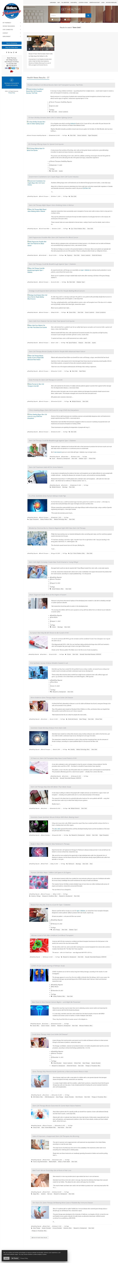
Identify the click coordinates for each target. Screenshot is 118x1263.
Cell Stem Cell (87, 188)
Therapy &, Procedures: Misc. (92, 1065)
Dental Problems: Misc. (58, 589)
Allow (6, 1258)
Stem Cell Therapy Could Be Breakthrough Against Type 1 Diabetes (52, 264)
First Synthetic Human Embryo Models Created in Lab (49, 663)
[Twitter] (16, 52)
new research (58, 452)
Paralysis (81, 342)
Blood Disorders (57, 1063)
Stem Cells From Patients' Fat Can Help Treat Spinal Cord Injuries (51, 321)
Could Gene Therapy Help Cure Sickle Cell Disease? (50, 1034)
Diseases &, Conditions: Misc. (49, 896)
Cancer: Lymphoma (100, 312)
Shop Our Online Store (11, 47)
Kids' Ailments (79, 1097)
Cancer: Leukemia (63, 111)
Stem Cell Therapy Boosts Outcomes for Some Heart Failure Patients (56, 1106)
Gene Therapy (82, 719)
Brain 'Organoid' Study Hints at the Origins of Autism (47, 595)
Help (58, 2)
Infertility (72, 749)
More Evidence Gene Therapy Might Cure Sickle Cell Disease (52, 697)
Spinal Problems (73, 342)
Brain (91, 864)
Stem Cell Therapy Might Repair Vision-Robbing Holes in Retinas (51, 205)
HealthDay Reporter (56, 577)
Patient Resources (9, 26)
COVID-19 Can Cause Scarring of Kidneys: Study (48, 966)
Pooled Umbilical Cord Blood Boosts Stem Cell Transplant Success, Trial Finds (55, 85)
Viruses (69, 654)
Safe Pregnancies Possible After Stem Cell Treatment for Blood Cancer (53, 237)
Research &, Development (63, 458)
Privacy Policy (11, 92)
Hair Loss (49, 1194)
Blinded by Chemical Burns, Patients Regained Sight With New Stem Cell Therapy (57, 528)
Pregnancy (69, 255)
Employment (6, 36)
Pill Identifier (65, 2)
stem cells (57, 829)
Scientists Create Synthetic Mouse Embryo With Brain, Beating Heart (55, 817)
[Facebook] (6, 52)
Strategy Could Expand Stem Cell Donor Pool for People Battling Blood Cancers (57, 291)
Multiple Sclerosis (76, 401)
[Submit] (88, 15)
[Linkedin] (11, 52)
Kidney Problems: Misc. (46, 519)
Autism (54, 627)
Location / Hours (83, 2)
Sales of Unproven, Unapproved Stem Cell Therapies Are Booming (55, 1136)
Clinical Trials (92, 458)
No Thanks (15, 1258)
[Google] (8, 52)
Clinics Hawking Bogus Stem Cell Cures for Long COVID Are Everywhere (54, 410)
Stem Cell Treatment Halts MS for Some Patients (46, 467)
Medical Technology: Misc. (60, 519)
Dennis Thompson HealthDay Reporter (61, 102)
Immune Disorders (57, 1228)
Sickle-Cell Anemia (97, 255)
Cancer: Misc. (72, 312)
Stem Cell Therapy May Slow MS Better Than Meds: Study (51, 787)
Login (102, 2)
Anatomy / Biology (36, 896)
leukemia (73, 123)
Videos (69, 19)
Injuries (61, 171)
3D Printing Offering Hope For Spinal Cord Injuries (45, 144)
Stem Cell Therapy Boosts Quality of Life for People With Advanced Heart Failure (57, 351)
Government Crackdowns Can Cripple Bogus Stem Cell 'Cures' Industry (53, 177)
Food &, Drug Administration (40, 1161)
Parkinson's (71, 864)
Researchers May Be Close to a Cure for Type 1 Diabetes (50, 905)
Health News (58, 19)
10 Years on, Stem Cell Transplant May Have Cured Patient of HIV (53, 758)
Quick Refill (74, 2)
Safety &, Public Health (64, 1161)
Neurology (64, 487)
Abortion (88, 835)
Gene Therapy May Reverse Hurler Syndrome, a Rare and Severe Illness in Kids (60, 1071)
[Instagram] (13, 52)
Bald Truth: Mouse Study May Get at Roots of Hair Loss (51, 1170)
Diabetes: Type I (81, 282)
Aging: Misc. (36, 1194)
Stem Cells (54, 111)
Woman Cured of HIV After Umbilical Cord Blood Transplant (52, 935)
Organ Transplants (92, 135)
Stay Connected (8, 29)
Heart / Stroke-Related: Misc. (48, 1127)
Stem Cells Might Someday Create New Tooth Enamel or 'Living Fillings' (53, 562)
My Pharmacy (7, 22)
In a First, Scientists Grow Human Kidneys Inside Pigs (47, 496)
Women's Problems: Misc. (86, 1025)
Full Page (51, 110)
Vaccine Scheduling (11, 43)
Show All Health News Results (40, 1237)
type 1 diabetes (85, 270)
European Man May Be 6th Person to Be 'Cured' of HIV (49, 633)
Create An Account (94, 2)
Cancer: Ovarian (45, 1025)
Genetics (53, 1025)
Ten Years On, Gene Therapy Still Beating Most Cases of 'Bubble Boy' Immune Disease (62, 1203)
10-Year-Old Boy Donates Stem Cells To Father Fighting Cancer (50, 117)
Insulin (53, 458)
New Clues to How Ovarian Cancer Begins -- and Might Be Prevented (56, 1002)
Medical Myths (52, 1161)
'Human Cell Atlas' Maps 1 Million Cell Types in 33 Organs (51, 872)
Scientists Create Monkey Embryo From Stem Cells (48, 728)
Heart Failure (82, 371)
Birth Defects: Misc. (38, 1097)
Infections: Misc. (67, 1228)
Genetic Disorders (95, 1063)
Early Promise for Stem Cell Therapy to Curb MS (45, 380)
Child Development (49, 1097)
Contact (5, 33)
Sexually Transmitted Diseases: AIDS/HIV (90, 654)
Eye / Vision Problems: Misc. (78, 228)
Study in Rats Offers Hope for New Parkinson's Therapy (50, 844)
